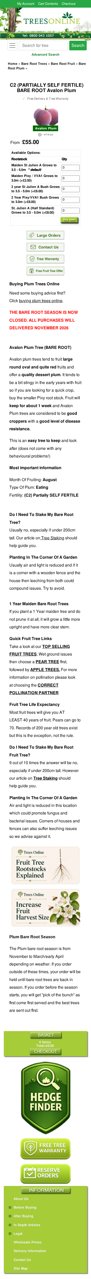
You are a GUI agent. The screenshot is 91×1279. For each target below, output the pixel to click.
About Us (21, 1199)
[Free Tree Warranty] (45, 1149)
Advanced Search (45, 54)
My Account (25, 4)
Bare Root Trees (34, 64)
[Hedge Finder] (45, 1098)
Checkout (69, 4)
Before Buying (25, 1207)
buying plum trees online (40, 301)
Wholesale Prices (27, 1242)
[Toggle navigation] (12, 45)
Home (12, 64)
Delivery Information (30, 1251)
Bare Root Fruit (63, 64)
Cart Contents (48, 4)
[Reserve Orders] (45, 1174)
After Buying (23, 1216)
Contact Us (22, 1260)
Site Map (21, 1268)
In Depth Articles (27, 1225)
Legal (18, 1234)
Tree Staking (52, 538)
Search (78, 45)
